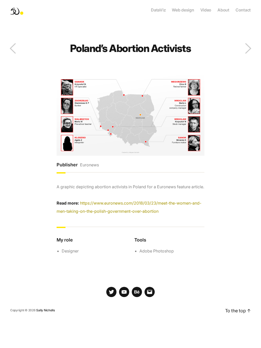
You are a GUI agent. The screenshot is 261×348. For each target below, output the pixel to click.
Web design (183, 10)
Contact (243, 10)
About (223, 10)
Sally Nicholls (45, 310)
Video (206, 10)
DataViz (158, 10)
